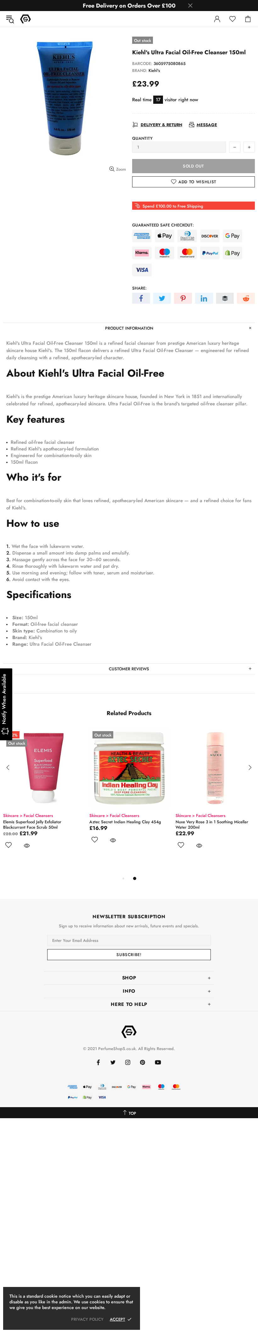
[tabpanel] (43, 795)
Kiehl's (154, 70)
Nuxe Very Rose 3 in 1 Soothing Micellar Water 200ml (212, 824)
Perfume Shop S (25, 19)
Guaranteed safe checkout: (163, 225)
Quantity (142, 138)
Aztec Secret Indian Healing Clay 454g (125, 822)
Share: (139, 288)
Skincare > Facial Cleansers (28, 815)
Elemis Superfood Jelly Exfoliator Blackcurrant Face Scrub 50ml (32, 824)
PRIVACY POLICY (87, 1319)
